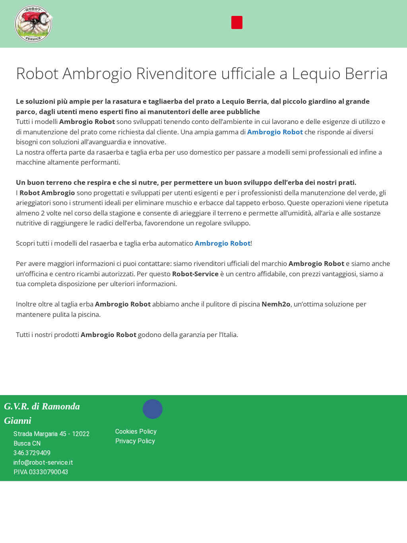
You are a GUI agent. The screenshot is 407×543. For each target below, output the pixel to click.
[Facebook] (153, 409)
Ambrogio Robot (275, 131)
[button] (236, 22)
